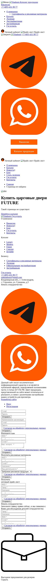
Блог (8, 172)
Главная (10, 184)
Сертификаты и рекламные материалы (29, 14)
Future (9, 247)
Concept (9, 249)
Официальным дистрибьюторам (21, 265)
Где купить (11, 26)
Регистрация (12, 406)
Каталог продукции (29, 2)
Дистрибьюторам (14, 21)
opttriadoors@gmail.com (11, 277)
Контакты (10, 180)
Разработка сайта (9, 399)
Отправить (6, 417)
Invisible (10, 251)
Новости (10, 170)
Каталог (10, 16)
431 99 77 (9, 7)
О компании (12, 11)
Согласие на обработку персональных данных (25, 428)
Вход (8, 404)
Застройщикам (13, 23)
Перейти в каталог (9, 214)
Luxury (9, 242)
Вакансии (5, 4)
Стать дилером (13, 175)
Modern (9, 244)
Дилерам (10, 19)
